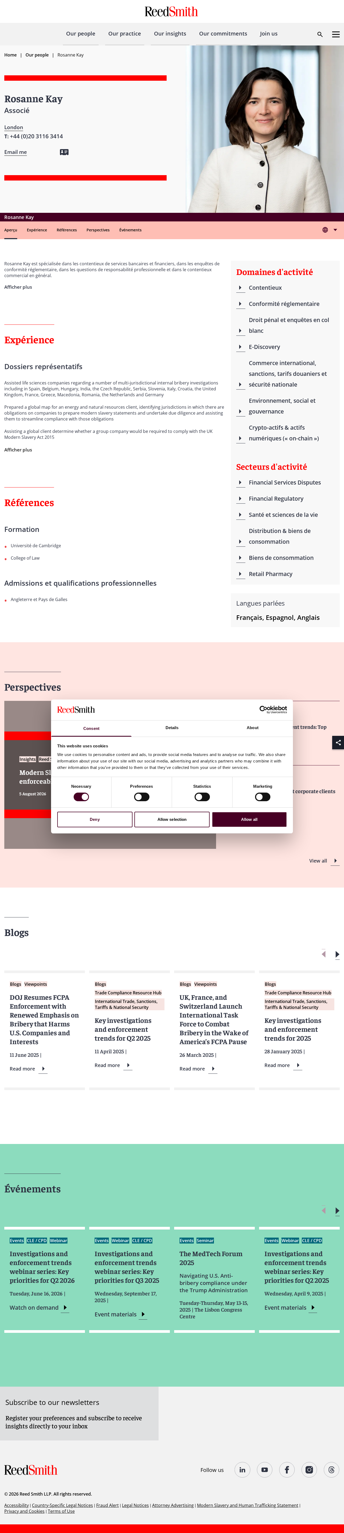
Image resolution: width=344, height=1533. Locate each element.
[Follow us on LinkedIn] (242, 1470)
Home (10, 55)
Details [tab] (172, 727)
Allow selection (172, 819)
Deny (94, 819)
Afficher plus (18, 450)
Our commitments (223, 33)
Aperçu (10, 229)
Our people (80, 33)
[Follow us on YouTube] (265, 1470)
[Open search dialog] (320, 34)
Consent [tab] (91, 728)
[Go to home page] (172, 11)
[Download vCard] (64, 152)
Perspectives (98, 229)
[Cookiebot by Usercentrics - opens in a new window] (263, 710)
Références (67, 229)
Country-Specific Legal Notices (62, 1505)
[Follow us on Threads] (332, 1470)
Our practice (124, 33)
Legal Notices (135, 1505)
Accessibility (16, 1505)
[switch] (141, 797)
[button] (337, 954)
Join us (269, 33)
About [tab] (253, 727)
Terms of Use (61, 1511)
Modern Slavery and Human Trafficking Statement (247, 1505)
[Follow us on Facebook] (287, 1470)
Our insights (170, 33)
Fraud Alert (107, 1505)
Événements (130, 229)
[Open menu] (336, 34)
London (13, 127)
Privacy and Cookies (24, 1511)
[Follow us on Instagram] (309, 1470)
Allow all (249, 819)
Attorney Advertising (173, 1505)
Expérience (37, 229)
